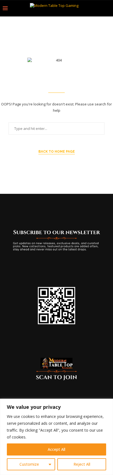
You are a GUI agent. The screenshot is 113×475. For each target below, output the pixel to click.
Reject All (82, 464)
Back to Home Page (56, 151)
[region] (56, 437)
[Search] (107, 8)
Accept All (56, 449)
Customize (29, 464)
